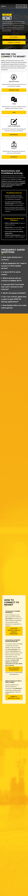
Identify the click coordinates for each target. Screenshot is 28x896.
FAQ (14, 112)
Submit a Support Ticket (14, 697)
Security (14, 157)
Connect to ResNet (14, 42)
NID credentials (12, 649)
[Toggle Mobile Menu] (26, 2)
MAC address (14, 651)
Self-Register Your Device (14, 669)
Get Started (14, 37)
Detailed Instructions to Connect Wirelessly (14, 631)
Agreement (14, 134)
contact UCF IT (9, 692)
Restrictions (14, 90)
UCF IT (3, 6)
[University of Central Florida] (11, 2)
